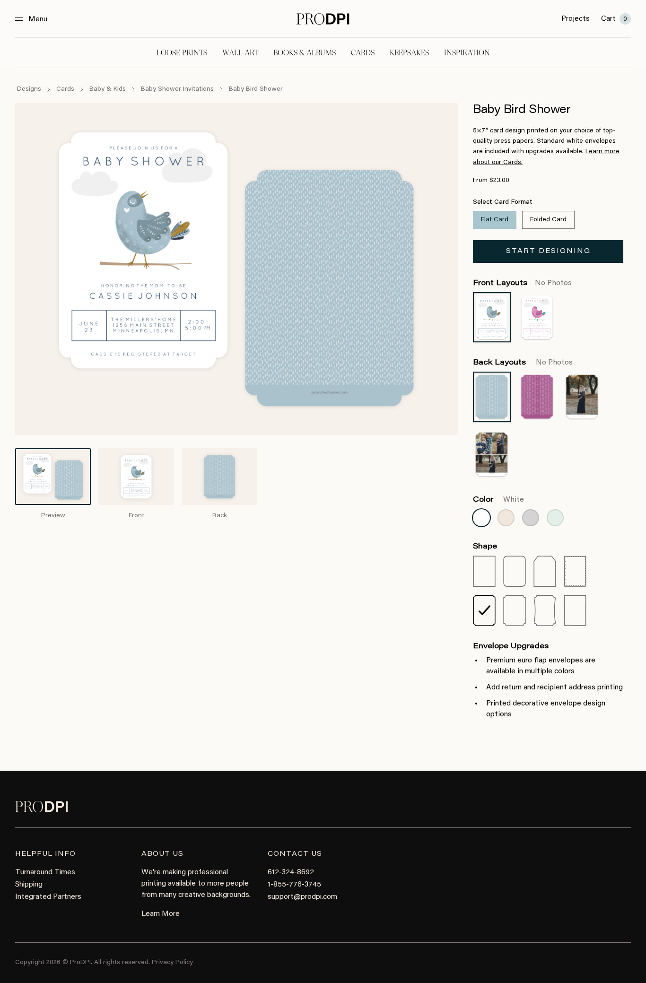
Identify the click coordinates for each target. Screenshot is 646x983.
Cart (614, 19)
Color (498, 500)
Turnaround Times (45, 872)
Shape (485, 546)
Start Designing (548, 251)
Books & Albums (304, 52)
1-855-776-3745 (294, 884)
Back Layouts (523, 362)
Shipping (29, 884)
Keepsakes (409, 52)
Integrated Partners (48, 897)
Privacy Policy (172, 962)
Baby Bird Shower (256, 89)
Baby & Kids (107, 89)
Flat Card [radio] (494, 220)
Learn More (160, 914)
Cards (363, 52)
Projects (575, 19)
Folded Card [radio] (548, 220)
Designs (29, 89)
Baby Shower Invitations (177, 89)
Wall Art (240, 52)
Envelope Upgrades (511, 646)
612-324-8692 (291, 872)
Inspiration (467, 52)
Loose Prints (182, 52)
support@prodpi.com (302, 897)
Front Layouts (522, 283)
